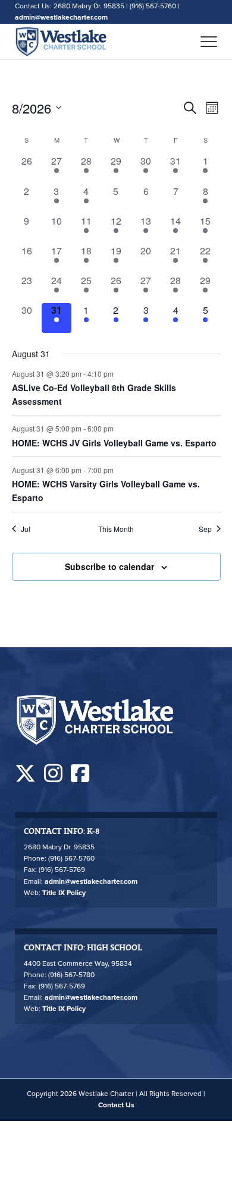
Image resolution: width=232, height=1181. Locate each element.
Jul (25, 529)
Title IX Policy (64, 893)
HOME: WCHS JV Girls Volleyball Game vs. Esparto (114, 443)
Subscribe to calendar (109, 566)
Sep (205, 529)
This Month (116, 529)
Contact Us (116, 1105)
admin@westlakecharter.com (61, 17)
